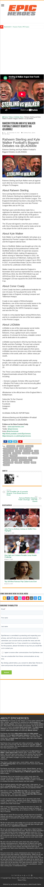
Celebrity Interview (10, 448)
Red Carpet (33, 458)
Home (6, 117)
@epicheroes (13, 429)
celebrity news (25, 448)
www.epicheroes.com (16, 427)
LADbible (35, 453)
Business (20, 446)
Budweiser (11, 446)
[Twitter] (12, 598)
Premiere (14, 455)
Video (33, 462)
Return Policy (22, 880)
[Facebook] (8, 598)
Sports (33, 132)
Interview (26, 453)
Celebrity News (18, 117)
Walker (6, 465)
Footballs (16, 453)
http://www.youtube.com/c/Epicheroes (16, 434)
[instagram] (35, 598)
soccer (6, 460)
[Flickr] (23, 598)
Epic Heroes (28, 451)
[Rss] (4, 598)
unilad (27, 462)
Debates (18, 451)
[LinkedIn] (20, 598)
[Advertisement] (22, 51)
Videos (11, 117)
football (7, 453)
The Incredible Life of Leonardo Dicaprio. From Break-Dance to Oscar (17, 492)
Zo (4, 132)
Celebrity (29, 446)
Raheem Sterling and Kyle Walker (15, 458)
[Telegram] (39, 598)
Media (6, 455)
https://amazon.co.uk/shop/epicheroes (16, 436)
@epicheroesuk (12, 431)
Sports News (8, 462)
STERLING (19, 462)
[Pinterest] (16, 598)
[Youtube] (27, 598)
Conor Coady (8, 451)
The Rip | (7, 27)
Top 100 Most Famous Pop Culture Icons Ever (20, 581)
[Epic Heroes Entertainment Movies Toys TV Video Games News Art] (22, 10)
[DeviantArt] (31, 598)
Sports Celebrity (26, 460)
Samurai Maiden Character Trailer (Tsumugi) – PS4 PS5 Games (27, 499)
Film (36, 451)
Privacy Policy (38, 878)
